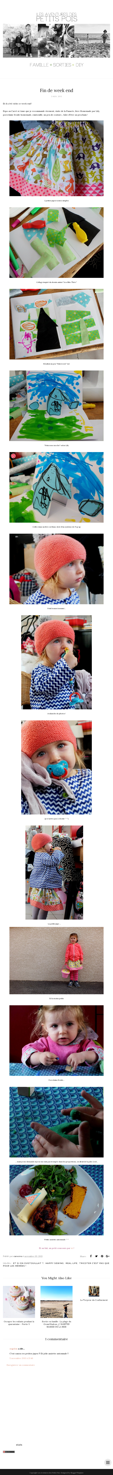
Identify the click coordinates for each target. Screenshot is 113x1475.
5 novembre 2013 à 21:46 (21, 1358)
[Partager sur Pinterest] (102, 1256)
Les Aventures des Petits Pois (49, 1473)
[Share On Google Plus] (107, 1256)
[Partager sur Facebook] (90, 1256)
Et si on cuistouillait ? (28, 1263)
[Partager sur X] (96, 1256)
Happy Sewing (54, 1263)
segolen (14, 1348)
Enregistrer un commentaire (21, 1365)
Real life (71, 1263)
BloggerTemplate (76, 1473)
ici (72, 1248)
